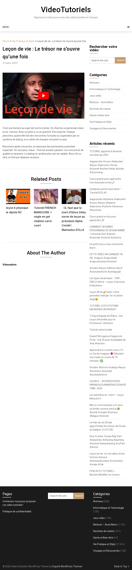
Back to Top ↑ (121, 566)
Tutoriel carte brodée (101, 329)
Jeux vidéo (95, 95)
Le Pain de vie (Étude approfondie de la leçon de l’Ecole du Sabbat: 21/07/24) (108, 426)
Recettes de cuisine (100, 108)
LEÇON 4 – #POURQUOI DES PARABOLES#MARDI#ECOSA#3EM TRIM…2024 (109, 385)
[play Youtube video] (43, 96)
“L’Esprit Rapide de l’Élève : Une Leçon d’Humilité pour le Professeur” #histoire (106, 320)
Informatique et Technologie (105, 89)
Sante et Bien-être (99, 115)
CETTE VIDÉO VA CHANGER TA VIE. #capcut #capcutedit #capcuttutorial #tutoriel (106, 258)
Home (6, 41)
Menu (6, 27)
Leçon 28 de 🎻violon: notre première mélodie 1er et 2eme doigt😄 (106, 296)
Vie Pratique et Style (23, 41)
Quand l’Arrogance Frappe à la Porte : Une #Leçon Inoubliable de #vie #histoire (108, 340)
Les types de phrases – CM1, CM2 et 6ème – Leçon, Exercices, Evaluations (107, 282)
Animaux (94, 82)
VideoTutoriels (66, 9)
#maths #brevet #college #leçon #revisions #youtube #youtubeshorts (108, 371)
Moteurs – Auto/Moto (101, 102)
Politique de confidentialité (17, 511)
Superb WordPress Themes (67, 566)
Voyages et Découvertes (103, 128)
